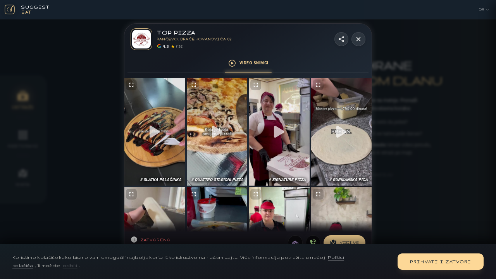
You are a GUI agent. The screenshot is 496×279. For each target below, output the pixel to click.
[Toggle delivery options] (295, 242)
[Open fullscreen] (131, 84)
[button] (155, 132)
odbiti (70, 265)
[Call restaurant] (313, 242)
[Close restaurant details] (358, 39)
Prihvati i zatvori (440, 261)
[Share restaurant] (341, 39)
